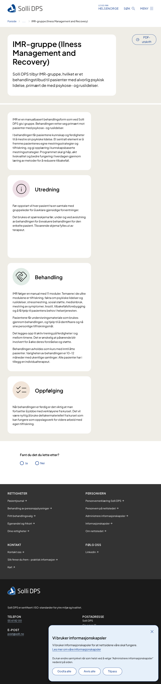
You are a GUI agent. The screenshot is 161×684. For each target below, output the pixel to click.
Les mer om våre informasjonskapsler (76, 649)
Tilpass (112, 671)
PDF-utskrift (146, 39)
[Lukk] (152, 631)
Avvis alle (89, 671)
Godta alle (64, 671)
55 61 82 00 (15, 620)
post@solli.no (16, 633)
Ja (26, 463)
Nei (42, 463)
